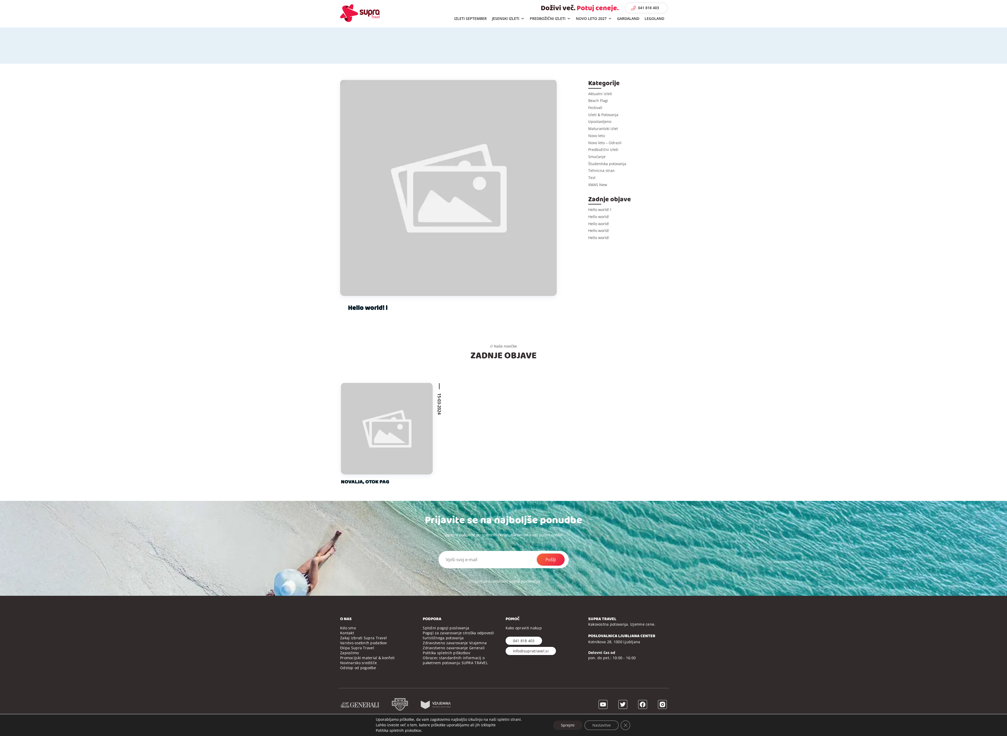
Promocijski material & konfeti (367, 657)
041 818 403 (648, 7)
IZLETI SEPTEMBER (470, 18)
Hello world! (598, 216)
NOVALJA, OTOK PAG (365, 481)
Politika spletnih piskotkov (398, 730)
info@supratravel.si (531, 650)
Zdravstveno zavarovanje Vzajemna (455, 642)
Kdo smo (348, 627)
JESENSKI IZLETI (505, 18)
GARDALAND (628, 18)
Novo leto (596, 135)
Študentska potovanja (607, 163)
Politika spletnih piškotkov (446, 652)
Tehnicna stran (601, 170)
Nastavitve (601, 724)
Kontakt (347, 632)
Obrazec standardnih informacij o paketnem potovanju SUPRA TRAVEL (455, 660)
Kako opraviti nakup (524, 627)
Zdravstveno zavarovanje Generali (454, 647)
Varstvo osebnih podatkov (363, 642)
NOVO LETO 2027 (591, 18)
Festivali (595, 107)
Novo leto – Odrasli (605, 142)
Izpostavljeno (599, 121)
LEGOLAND (654, 18)
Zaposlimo (349, 652)
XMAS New (597, 184)
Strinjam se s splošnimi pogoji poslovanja (503, 581)
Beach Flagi (598, 100)
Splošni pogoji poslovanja (446, 627)
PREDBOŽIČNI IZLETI (547, 18)
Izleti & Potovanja (603, 114)
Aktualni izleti (600, 93)
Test (592, 177)
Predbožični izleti (603, 149)
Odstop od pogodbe (358, 667)
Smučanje (597, 156)
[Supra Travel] (360, 13)
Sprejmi (568, 724)
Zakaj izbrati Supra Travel (363, 637)
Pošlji (550, 559)
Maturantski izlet (603, 128)
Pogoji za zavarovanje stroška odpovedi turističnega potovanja (458, 635)
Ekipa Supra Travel (357, 647)
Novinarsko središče (358, 662)
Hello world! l (368, 307)
